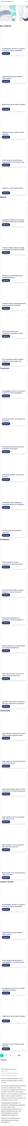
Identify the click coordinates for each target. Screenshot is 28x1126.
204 (19, 1055)
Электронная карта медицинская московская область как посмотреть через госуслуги (13, 504)
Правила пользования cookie (9, 1075)
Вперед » (4, 1060)
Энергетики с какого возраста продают (13, 104)
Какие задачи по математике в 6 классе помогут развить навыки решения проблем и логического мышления (14, 735)
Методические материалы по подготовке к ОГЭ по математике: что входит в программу (13, 619)
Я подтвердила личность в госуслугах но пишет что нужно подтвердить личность (13, 50)
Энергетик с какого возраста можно (12, 188)
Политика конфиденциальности (9, 1073)
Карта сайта (4, 1071)
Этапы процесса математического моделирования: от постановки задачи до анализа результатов (13, 162)
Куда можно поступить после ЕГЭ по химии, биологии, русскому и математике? (13, 675)
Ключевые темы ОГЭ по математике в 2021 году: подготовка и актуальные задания (13, 703)
